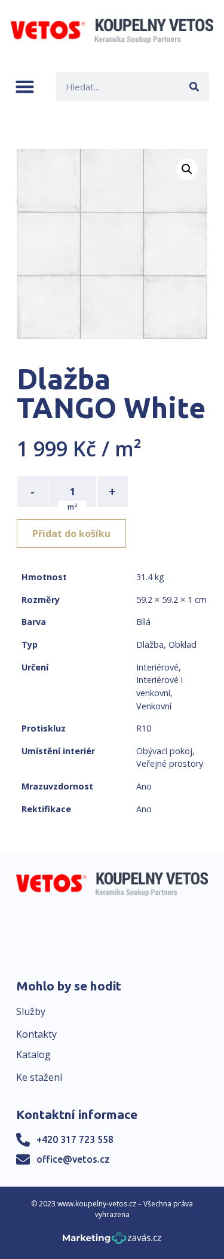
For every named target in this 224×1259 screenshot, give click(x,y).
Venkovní (153, 706)
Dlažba (150, 644)
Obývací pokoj (164, 751)
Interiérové (157, 667)
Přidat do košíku (71, 533)
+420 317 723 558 (74, 1139)
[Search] (194, 86)
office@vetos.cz (73, 1159)
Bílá (143, 621)
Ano (144, 786)
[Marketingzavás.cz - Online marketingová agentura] (112, 1241)
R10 (143, 728)
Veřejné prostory (169, 763)
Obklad (182, 644)
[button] (25, 86)
